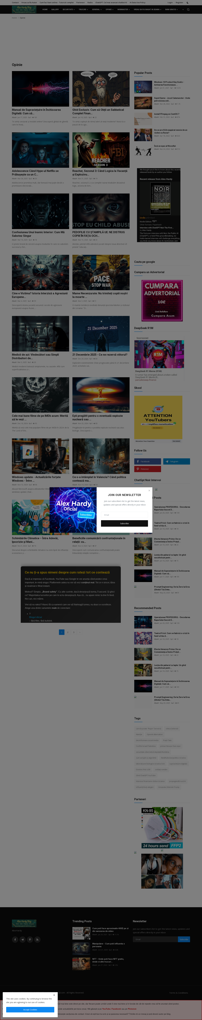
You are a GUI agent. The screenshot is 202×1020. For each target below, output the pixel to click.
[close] (54, 995)
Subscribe (124, 523)
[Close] (149, 490)
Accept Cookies (30, 1009)
